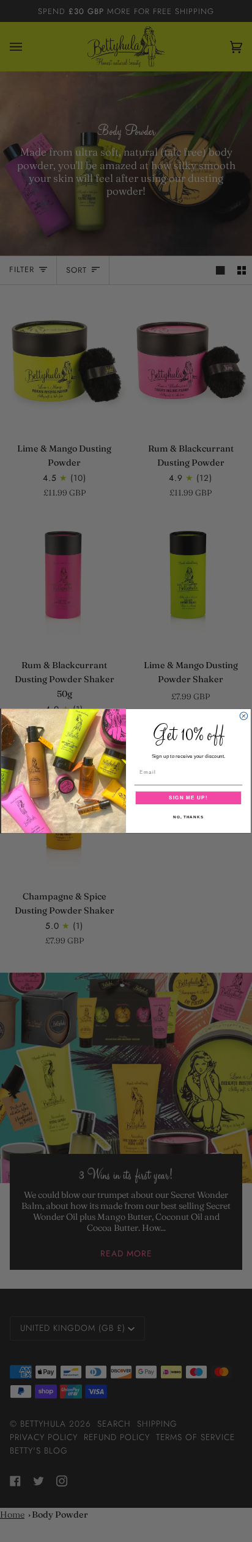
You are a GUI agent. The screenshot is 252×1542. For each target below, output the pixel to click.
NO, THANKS (188, 817)
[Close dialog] (244, 716)
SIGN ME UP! (188, 798)
